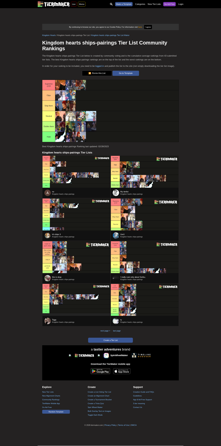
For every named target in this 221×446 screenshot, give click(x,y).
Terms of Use (123, 425)
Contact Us (137, 407)
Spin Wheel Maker (95, 407)
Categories (140, 4)
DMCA (134, 425)
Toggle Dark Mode (95, 415)
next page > (105, 331)
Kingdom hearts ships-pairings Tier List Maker (110, 35)
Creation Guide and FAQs (143, 392)
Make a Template (124, 4)
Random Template (56, 412)
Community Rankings (50, 400)
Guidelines (137, 396)
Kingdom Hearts (49, 35)
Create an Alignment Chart (98, 396)
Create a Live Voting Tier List (99, 392)
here (140, 27)
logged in (99, 66)
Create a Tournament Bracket (100, 400)
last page (117, 331)
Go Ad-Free (169, 4)
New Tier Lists (154, 4)
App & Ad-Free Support (142, 400)
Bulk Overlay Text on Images (99, 411)
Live (73, 4)
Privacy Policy (110, 425)
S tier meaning (139, 403)
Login (180, 4)
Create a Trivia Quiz (96, 403)
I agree (148, 27)
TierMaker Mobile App (51, 403)
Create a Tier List (110, 340)
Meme (81, 4)
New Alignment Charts (51, 396)
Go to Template (126, 73)
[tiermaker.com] (54, 4)
